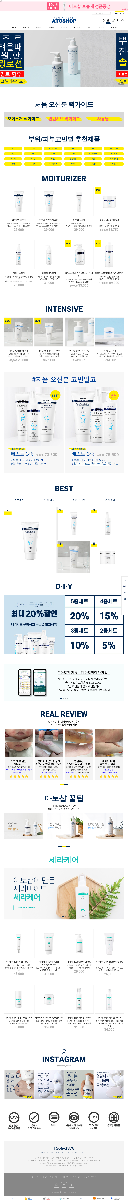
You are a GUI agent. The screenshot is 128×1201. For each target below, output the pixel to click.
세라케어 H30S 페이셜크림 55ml (49, 1017)
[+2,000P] (108, 20)
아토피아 (101, 27)
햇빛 (13, 164)
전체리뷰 (64, 27)
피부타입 (39, 27)
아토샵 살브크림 (109, 350)
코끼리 (13, 159)
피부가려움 (114, 159)
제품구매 (26, 27)
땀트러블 (114, 154)
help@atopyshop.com (59, 1163)
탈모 (73, 164)
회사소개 (35, 1177)
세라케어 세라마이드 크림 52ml (18, 1017)
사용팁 (51, 27)
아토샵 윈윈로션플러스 (49, 220)
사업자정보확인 (90, 1177)
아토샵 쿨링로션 (49, 273)
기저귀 (73, 154)
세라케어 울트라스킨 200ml (79, 1017)
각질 (33, 164)
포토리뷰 (77, 27)
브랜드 (13, 27)
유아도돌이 (93, 154)
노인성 (93, 159)
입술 (33, 148)
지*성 (33, 159)
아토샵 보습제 (79, 220)
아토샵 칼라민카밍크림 (18, 350)
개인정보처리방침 (50, 1177)
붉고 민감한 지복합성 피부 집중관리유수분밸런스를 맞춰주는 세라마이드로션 (109, 1023)
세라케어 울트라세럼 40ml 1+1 (18, 962)
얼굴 (13, 148)
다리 (53, 154)
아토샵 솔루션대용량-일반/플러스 (109, 273)
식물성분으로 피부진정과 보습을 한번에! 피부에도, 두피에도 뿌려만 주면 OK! (19, 279)
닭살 (53, 159)
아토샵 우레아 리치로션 (79, 350)
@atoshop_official (64, 1066)
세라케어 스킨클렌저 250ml (79, 962)
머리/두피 (53, 148)
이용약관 (64, 1177)
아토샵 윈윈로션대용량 (109, 220)
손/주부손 (114, 148)
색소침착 (93, 164)
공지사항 (114, 27)
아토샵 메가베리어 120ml (49, 350)
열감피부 (73, 159)
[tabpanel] (64, 58)
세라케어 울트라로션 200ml (109, 1017)
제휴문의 (76, 1177)
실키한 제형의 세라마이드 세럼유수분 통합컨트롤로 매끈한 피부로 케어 (18, 967)
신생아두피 (114, 164)
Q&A (88, 27)
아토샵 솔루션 (19, 273)
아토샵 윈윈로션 (19, 220)
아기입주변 (53, 164)
